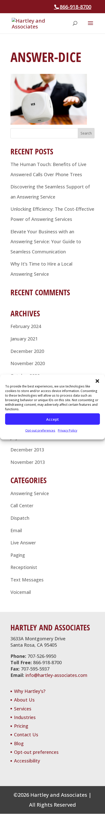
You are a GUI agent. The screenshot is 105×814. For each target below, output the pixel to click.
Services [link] (22, 709)
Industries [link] (25, 717)
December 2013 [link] (27, 450)
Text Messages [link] (27, 580)
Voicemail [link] (20, 592)
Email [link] (16, 530)
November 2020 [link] (27, 363)
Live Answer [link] (23, 543)
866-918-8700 (75, 6)
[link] (33, 22)
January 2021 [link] (24, 339)
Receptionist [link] (23, 567)
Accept (52, 418)
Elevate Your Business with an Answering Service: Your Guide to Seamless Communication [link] (45, 242)
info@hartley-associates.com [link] (56, 675)
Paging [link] (17, 555)
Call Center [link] (21, 505)
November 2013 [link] (27, 462)
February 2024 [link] (25, 326)
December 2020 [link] (27, 351)
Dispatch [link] (19, 518)
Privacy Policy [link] (67, 430)
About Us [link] (24, 700)
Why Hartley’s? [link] (29, 691)
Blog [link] (19, 743)
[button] (97, 381)
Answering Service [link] (29, 493)
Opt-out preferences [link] (40, 430)
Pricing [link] (21, 726)
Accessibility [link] (27, 761)
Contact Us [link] (26, 734)
